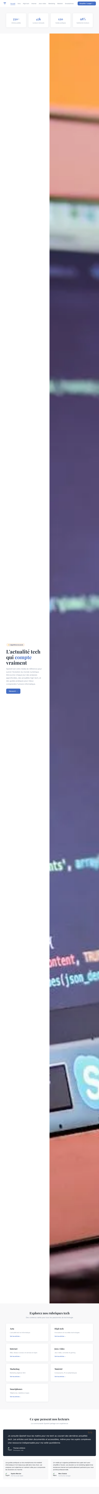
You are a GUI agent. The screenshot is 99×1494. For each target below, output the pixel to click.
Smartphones (69, 3)
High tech (26, 3)
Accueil (12, 3)
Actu (19, 3)
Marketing (51, 3)
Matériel (60, 3)
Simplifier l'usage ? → (86, 3)
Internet (33, 3)
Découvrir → (13, 691)
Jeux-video (42, 3)
